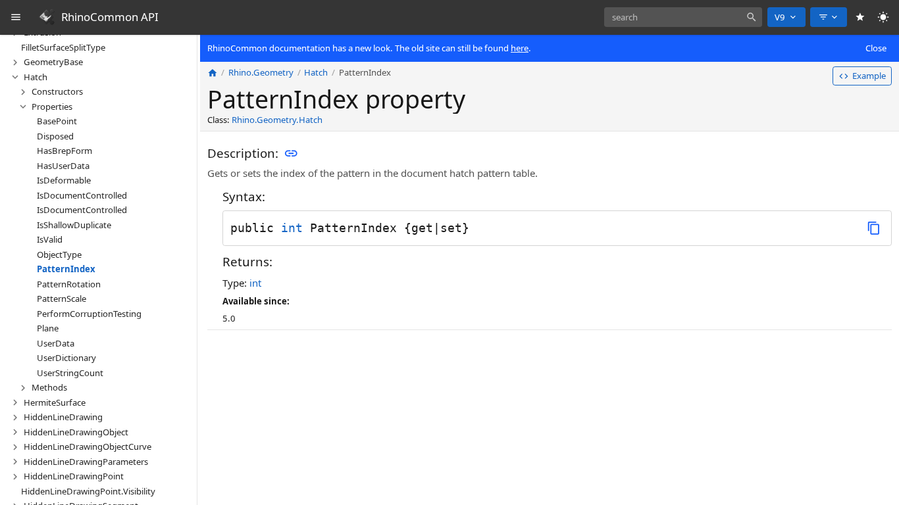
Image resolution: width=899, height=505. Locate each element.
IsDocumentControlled (82, 195)
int (292, 228)
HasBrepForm (64, 150)
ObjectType (59, 254)
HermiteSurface (55, 402)
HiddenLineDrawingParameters (86, 462)
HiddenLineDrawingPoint (74, 476)
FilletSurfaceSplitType (63, 47)
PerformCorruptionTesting (89, 314)
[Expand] (15, 62)
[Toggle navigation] (16, 17)
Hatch (35, 77)
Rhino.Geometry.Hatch (277, 120)
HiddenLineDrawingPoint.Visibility (88, 491)
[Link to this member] (291, 154)
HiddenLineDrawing (63, 417)
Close (875, 48)
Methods (49, 387)
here (519, 48)
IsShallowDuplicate (74, 225)
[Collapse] (15, 77)
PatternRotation (69, 284)
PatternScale (61, 298)
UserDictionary (66, 358)
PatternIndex (66, 269)
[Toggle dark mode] (883, 17)
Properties (52, 106)
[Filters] (828, 17)
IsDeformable (64, 180)
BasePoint (57, 121)
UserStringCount (70, 373)
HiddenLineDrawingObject (76, 432)
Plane (48, 328)
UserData (55, 343)
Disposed (55, 136)
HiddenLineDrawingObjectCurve (87, 446)
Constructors (57, 91)
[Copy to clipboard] (873, 227)
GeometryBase (53, 62)
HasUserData (63, 166)
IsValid (50, 239)
